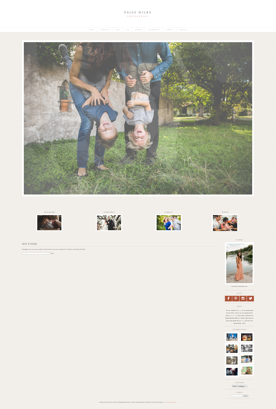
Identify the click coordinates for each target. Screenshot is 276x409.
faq (127, 30)
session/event (233, 315)
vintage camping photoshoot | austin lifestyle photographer (247, 373)
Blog (118, 30)
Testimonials (154, 30)
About (91, 30)
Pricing (139, 30)
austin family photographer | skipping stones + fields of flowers (247, 363)
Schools (183, 30)
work (240, 310)
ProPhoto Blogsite (171, 402)
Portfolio (104, 30)
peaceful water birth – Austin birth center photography (233, 375)
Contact (169, 30)
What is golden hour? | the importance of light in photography (233, 351)
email (242, 320)
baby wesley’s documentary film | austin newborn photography (247, 352)
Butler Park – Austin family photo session (232, 339)
